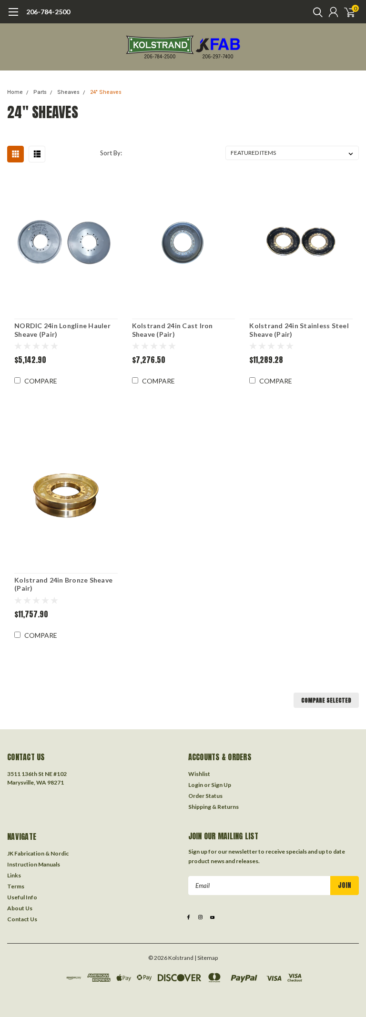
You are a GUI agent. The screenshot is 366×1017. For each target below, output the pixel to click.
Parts (40, 92)
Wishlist (199, 773)
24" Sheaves (106, 92)
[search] (315, 12)
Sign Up (221, 784)
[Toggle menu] (13, 17)
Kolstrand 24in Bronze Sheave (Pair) (63, 584)
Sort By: (111, 153)
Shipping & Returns (213, 806)
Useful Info (22, 897)
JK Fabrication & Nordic (38, 853)
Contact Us (22, 919)
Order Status (205, 795)
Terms (15, 886)
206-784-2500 (48, 12)
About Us (19, 908)
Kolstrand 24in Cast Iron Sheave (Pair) (172, 330)
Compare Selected (326, 700)
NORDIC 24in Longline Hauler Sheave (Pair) (62, 330)
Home (15, 92)
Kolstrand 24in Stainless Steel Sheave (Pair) (299, 330)
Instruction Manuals (33, 864)
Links (14, 875)
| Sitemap (206, 957)
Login (195, 784)
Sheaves (68, 92)
